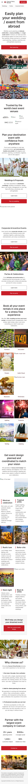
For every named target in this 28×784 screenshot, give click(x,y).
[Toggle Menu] (2, 2)
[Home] (5, 2)
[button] (14, 47)
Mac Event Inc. (12, 780)
